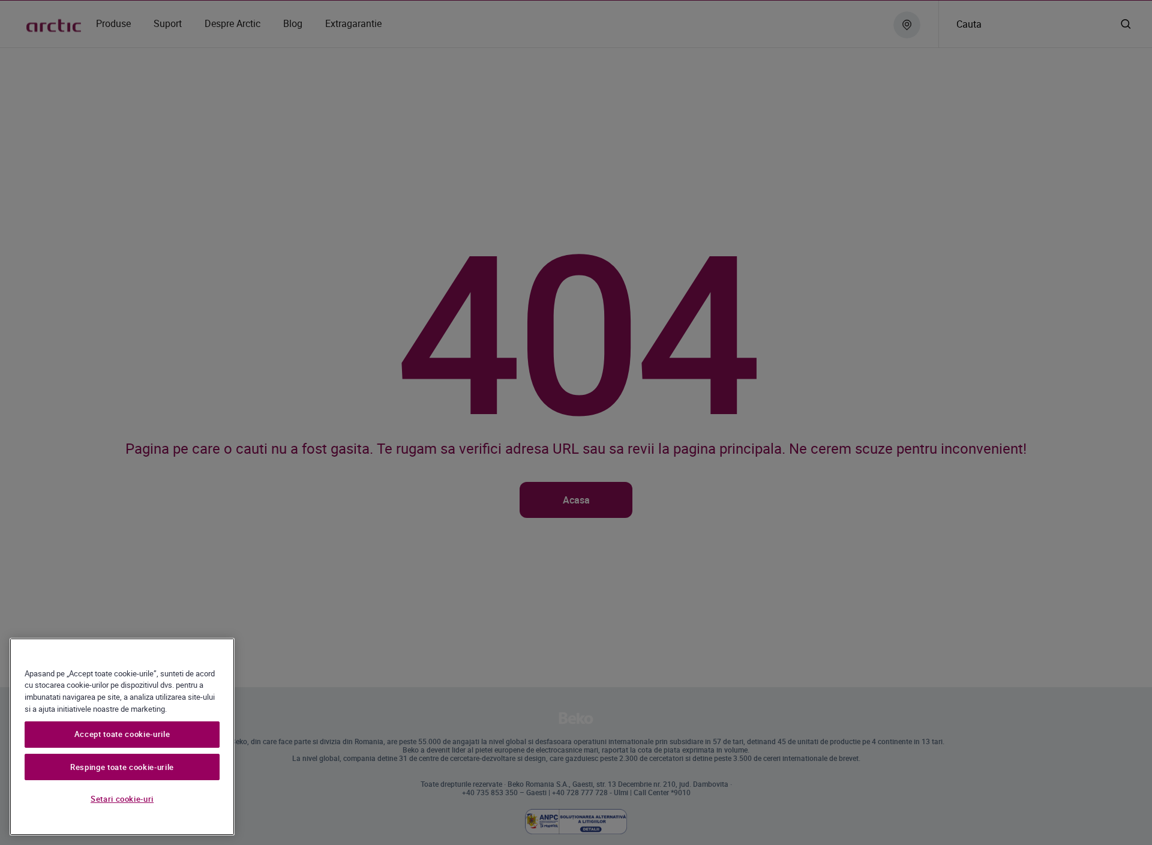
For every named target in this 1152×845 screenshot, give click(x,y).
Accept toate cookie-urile (122, 734)
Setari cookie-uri (122, 798)
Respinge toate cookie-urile (122, 767)
